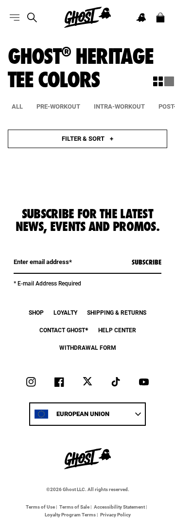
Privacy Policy (115, 514)
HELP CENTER (117, 330)
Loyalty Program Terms (70, 514)
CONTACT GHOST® (63, 330)
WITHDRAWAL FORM (87, 347)
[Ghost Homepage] (87, 17)
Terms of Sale (74, 507)
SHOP (36, 312)
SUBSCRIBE (146, 262)
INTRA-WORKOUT (119, 106)
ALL (17, 106)
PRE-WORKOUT (58, 106)
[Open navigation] (14, 17)
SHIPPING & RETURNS (116, 312)
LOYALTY (65, 312)
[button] (141, 17)
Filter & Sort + (87, 138)
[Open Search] (32, 17)
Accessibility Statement (119, 507)
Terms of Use (40, 507)
